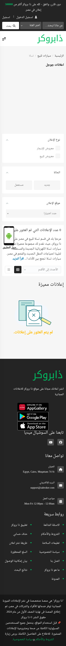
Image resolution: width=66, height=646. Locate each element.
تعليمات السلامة (51, 543)
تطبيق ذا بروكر (19, 525)
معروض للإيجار (45, 148)
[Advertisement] (33, 101)
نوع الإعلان (54, 139)
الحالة (57, 172)
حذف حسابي (20, 534)
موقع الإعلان (53, 203)
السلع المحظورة (19, 552)
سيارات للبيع (44, 55)
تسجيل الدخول (24, 17)
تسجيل (6, 17)
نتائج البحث (20, 570)
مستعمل (18, 185)
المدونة (56, 579)
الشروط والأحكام (50, 534)
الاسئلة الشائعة (51, 525)
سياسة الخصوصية (49, 552)
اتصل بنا (55, 561)
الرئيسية (59, 55)
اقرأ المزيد (18, 259)
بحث (8, 26)
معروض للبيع (47, 156)
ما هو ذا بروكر (52, 570)
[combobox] (30, 25)
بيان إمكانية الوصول (16, 561)
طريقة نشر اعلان (18, 543)
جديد (47, 185)
